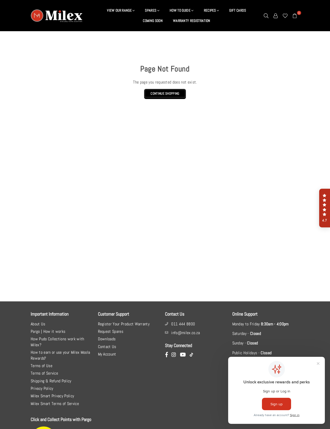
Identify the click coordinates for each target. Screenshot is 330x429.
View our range (120, 10)
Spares (151, 10)
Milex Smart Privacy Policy (52, 396)
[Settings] (275, 15)
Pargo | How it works (48, 331)
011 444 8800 (183, 324)
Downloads (107, 339)
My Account (107, 354)
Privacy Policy (42, 388)
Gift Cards (237, 10)
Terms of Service (44, 373)
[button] (324, 208)
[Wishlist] (285, 15)
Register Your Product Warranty (124, 324)
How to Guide (180, 10)
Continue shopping (165, 93)
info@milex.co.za (185, 332)
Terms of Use (41, 365)
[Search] (266, 15)
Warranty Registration (191, 20)
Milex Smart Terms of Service (55, 403)
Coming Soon (153, 20)
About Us (38, 324)
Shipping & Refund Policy (51, 381)
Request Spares (110, 331)
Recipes (210, 10)
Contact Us (107, 346)
